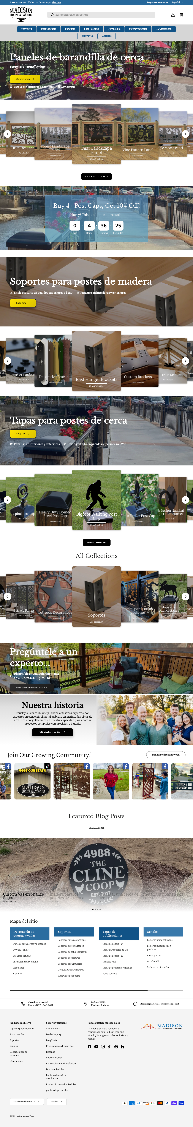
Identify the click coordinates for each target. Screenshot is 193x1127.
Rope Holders (91, 29)
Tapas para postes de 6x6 (115, 949)
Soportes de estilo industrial (72, 951)
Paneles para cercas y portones (29, 944)
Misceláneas (16, 1061)
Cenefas (17, 973)
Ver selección (55, 618)
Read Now (8, 902)
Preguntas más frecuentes (59, 1046)
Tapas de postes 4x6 (113, 955)
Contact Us (87, 36)
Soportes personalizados (71, 946)
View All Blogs (96, 828)
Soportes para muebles (70, 963)
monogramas (154, 955)
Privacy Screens (138, 29)
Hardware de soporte (69, 975)
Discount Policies (55, 1069)
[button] (92, 909)
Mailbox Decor (164, 29)
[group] (96, 875)
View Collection (55, 383)
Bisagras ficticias (22, 955)
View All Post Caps (96, 542)
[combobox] (101, 15)
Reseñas (50, 1052)
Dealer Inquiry (53, 1034)
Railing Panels (48, 29)
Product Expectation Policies (61, 1084)
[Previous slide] (7, 134)
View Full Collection (96, 176)
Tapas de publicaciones (22, 1028)
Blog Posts (51, 1040)
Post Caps (26, 29)
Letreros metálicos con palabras (159, 948)
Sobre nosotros (54, 1057)
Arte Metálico (154, 961)
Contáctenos (53, 1028)
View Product (24, 153)
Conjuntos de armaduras (71, 969)
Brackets (70, 29)
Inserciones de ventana (25, 961)
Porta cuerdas (110, 973)
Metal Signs (114, 29)
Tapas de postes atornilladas (117, 967)
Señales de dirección (158, 967)
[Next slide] (185, 134)
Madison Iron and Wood (25, 1116)
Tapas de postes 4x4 (113, 944)
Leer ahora (55, 902)
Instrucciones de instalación (61, 1063)
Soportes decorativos (69, 957)
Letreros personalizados (159, 939)
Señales (14, 1046)
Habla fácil (18, 967)
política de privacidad (57, 1090)
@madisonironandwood (166, 754)
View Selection (24, 616)
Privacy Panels (20, 949)
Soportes (14, 1040)
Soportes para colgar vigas (71, 939)
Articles (107, 36)
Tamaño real (109, 961)
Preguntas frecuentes (157, 2)
